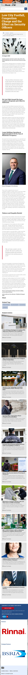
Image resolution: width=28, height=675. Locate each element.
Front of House (6, 304)
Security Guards (14, 304)
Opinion (11, 33)
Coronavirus (22, 304)
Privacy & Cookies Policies (7, 673)
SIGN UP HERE (7, 608)
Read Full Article (7, 337)
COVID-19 (5, 307)
